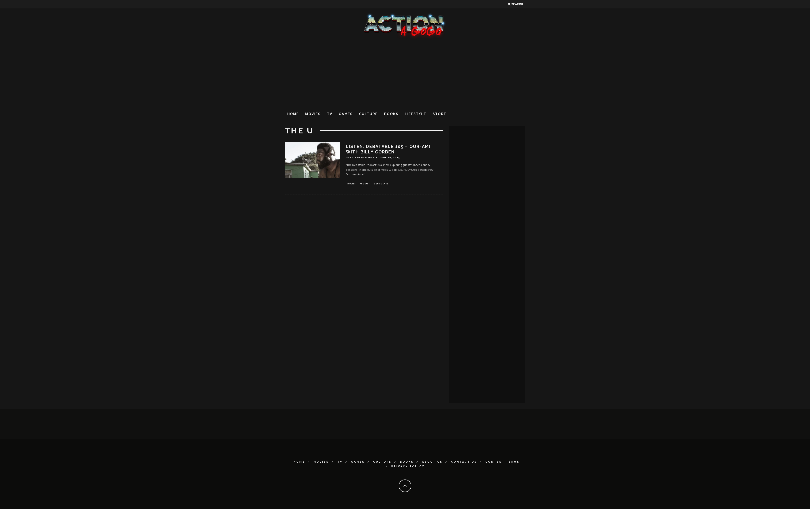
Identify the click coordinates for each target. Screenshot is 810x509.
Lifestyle (415, 114)
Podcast (365, 184)
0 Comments (381, 184)
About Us (432, 461)
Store (439, 114)
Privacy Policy (408, 466)
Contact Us (464, 461)
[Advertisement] (405, 73)
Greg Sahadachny (360, 157)
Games (346, 114)
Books (391, 114)
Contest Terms (502, 461)
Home (293, 114)
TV (329, 114)
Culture (368, 114)
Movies (313, 114)
